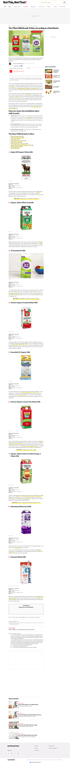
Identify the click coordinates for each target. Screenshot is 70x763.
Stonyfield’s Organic (25, 391)
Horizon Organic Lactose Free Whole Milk (19, 143)
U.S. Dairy (16, 96)
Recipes (49, 6)
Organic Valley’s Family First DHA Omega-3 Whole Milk (26, 496)
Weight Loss (33, 6)
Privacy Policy (51, 745)
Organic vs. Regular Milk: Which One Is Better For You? (29, 502)
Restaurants (41, 6)
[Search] (64, 2)
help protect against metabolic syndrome (31, 445)
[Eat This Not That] (26, 605)
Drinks (55, 6)
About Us (36, 745)
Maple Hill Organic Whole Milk (17, 136)
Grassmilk (40, 242)
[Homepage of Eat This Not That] (13, 746)
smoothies (12, 86)
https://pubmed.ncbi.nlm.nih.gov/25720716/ (21, 646)
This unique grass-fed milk (14, 293)
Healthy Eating (17, 6)
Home (10, 25)
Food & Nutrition (21, 629)
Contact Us (37, 750)
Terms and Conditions (53, 748)
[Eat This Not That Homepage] (14, 2)
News (9, 6)
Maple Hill (39, 191)
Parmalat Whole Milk (15, 148)
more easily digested (17, 547)
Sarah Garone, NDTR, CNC (18, 63)
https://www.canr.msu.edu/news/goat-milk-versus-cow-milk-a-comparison (25, 647)
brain (22, 498)
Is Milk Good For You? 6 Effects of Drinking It (29, 198)
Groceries (25, 6)
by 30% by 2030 (22, 394)
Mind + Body (62, 6)
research (37, 293)
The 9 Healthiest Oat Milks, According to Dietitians (28, 298)
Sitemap (36, 748)
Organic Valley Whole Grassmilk (17, 137)
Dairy (10, 629)
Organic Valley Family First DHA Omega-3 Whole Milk (22, 145)
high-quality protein (21, 88)
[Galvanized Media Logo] (11, 759)
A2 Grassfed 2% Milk (15, 139)
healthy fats (28, 88)
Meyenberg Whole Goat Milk (16, 146)
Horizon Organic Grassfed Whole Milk (18, 140)
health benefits (28, 93)
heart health (27, 498)
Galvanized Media (34, 759)
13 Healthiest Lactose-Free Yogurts (29, 449)
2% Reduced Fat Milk (34, 391)
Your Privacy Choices (36, 762)
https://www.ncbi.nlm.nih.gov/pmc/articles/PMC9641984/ (23, 644)
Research (30, 117)
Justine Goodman (17, 65)
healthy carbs (35, 88)
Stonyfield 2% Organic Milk (16, 142)
